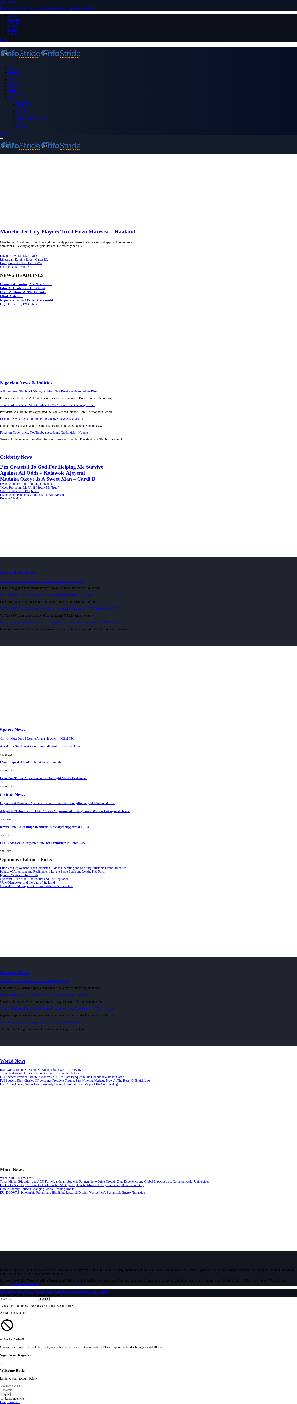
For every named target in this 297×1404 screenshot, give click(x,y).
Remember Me (14, 1398)
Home (12, 68)
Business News (15, 972)
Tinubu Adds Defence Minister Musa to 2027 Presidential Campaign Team (47, 405)
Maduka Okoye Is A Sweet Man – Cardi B (47, 479)
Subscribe (6, 133)
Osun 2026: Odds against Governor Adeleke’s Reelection (36, 886)
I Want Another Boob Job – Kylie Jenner (26, 484)
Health (20, 108)
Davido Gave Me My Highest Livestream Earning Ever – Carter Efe (24, 257)
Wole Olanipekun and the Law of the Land (27, 882)
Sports (12, 90)
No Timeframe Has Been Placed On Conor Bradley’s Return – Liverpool (46, 595)
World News (12, 1061)
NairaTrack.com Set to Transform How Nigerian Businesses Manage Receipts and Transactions (61, 622)
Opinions (22, 112)
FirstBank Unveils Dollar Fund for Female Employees (34, 981)
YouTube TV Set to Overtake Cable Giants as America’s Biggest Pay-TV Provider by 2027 (58, 608)
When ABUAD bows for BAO (20, 1178)
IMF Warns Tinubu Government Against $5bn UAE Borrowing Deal (44, 1069)
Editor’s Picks (25, 104)
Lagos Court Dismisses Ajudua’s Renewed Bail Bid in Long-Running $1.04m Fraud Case (57, 803)
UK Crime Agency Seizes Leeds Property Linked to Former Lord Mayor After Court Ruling (59, 1084)
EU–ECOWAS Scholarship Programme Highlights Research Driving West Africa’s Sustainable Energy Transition (72, 1192)
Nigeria (13, 83)
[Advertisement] (121, 191)
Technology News (18, 572)
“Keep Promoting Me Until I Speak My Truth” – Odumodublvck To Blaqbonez (31, 489)
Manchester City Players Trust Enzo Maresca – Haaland (67, 231)
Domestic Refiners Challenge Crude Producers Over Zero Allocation (44, 994)
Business (13, 72)
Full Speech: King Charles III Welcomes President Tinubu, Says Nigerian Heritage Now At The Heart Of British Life (75, 1080)
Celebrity (14, 75)
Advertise (14, 19)
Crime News (12, 794)
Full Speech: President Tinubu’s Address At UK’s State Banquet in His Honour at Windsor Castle (62, 1077)
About (12, 15)
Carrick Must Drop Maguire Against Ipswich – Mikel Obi (37, 738)
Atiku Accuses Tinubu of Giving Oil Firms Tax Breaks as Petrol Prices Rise (48, 391)
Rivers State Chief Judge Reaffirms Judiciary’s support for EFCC (45, 827)
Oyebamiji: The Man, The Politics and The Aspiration (34, 879)
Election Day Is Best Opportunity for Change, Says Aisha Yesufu (41, 418)
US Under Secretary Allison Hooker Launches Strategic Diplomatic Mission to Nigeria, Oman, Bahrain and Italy (72, 1185)
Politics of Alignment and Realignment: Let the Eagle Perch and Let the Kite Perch (52, 871)
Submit (44, 1298)
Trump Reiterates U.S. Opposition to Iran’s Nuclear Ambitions (39, 1073)
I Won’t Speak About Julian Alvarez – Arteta (31, 762)
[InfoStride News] (148, 54)
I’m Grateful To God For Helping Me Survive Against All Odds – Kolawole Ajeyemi (51, 470)
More (11, 97)
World (20, 123)
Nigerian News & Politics (26, 382)
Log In (5, 1394)
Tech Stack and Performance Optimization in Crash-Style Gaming (42, 581)
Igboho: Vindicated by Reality (19, 875)
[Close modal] (1, 1317)
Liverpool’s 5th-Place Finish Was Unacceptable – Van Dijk (21, 264)
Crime (12, 79)
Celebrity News (16, 457)
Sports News (12, 729)
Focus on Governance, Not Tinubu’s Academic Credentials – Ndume (44, 432)
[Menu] (1, 138)
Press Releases (25, 115)
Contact (13, 33)
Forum (12, 30)
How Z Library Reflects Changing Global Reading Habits (37, 1189)
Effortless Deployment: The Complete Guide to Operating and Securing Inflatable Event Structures (63, 868)
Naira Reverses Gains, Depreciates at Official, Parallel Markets (40, 1022)
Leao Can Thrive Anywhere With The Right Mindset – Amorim (43, 778)
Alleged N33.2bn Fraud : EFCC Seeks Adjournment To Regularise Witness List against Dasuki (65, 811)
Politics (12, 86)
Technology (15, 94)
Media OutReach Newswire (34, 119)
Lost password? (10, 1402)
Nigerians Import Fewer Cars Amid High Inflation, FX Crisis (26, 302)
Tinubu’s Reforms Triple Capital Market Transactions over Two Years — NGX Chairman (57, 1008)
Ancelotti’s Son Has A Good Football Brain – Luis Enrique (40, 746)
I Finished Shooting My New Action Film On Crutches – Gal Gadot (26, 286)
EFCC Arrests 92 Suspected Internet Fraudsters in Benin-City (42, 843)
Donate (12, 26)
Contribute (15, 22)
